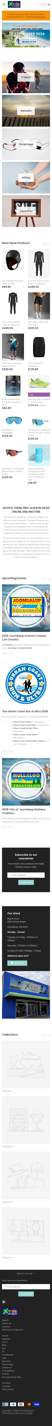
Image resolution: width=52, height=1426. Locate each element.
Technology (7, 1364)
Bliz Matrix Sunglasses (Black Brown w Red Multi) (13, 471)
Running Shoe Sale (11, 1377)
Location (6, 1326)
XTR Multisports (26, 1411)
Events (5, 1374)
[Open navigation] (4, 4)
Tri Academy (8, 1370)
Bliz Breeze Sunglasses (7, 431)
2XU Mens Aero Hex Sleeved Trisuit (12, 364)
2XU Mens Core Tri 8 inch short (38, 323)
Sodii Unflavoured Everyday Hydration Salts (11, 402)
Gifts (4, 1358)
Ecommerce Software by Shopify (17, 1413)
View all (46, 243)
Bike (4, 1345)
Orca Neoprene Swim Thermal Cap (12, 282)
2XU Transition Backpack (35, 364)
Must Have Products (16, 243)
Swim (5, 1342)
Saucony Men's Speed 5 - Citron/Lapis (38, 400)
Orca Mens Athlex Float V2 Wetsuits (11, 323)
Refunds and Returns (12, 1329)
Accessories (7, 1354)
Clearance (7, 1367)
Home (5, 1335)
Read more (7, 653)
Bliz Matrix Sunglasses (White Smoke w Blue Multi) (39, 433)
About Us (6, 1323)
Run (4, 1348)
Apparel (6, 1339)
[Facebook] (4, 1301)
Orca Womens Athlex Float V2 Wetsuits (38, 282)
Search (5, 1320)
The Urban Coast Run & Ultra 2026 (25, 711)
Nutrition (6, 1361)
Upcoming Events (14, 578)
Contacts (6, 1383)
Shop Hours (7, 1389)
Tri (3, 1351)
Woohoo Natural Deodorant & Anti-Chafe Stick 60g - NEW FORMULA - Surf (37, 474)
